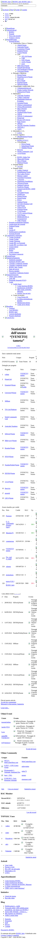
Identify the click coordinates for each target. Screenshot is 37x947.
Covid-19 (12, 230)
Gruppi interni (13, 247)
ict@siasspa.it (5, 743)
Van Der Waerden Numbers (26, 125)
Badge (11, 250)
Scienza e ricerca (14, 38)
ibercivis (7, 488)
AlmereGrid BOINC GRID (26, 189)
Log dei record (31, 812)
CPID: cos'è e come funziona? (15, 888)
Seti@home (21, 206)
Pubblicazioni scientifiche (17, 232)
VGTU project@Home (24, 213)
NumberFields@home (24, 112)
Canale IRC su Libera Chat (18, 245)
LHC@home (25, 60)
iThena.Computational (24, 105)
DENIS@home (10, 473)
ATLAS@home (26, 56)
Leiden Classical (22, 170)
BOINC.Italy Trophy (16, 267)
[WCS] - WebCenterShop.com (11, 761)
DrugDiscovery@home (24, 77)
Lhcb (23, 64)
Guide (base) (17, 284)
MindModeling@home (24, 136)
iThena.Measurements (24, 107)
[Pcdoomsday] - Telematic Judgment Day (12, 771)
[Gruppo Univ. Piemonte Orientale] (2, 779)
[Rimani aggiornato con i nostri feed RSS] (23, 10)
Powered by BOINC (7, 930)
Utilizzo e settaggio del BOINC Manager (18, 884)
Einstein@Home (10, 385)
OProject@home (22, 183)
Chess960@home (23, 192)
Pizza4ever (9, 838)
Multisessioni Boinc (23, 303)
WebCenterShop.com (29, 761)
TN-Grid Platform (11, 409)
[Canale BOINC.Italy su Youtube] (11, 10)
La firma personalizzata (12, 886)
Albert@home (22, 45)
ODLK (19, 114)
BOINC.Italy (13, 312)
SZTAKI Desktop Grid (24, 204)
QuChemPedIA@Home (25, 69)
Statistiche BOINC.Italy (17, 262)
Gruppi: (7, 15)
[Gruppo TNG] (2, 775)
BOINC (11, 32)
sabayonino (25, 766)
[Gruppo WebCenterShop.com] (2, 762)
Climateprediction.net (24, 88)
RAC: (6, 19)
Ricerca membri (14, 271)
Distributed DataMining (25, 181)
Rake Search (21, 122)
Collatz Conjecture (23, 97)
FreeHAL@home (23, 187)
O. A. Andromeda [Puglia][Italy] (10, 524)
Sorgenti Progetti (14, 234)
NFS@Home (9, 456)
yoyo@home (21, 153)
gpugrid (7, 493)
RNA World (21, 81)
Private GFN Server (23, 120)
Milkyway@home (11, 441)
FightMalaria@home (24, 172)
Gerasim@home (22, 103)
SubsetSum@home (27, 146)
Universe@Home (23, 71)
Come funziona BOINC (25, 286)
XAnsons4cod (22, 219)
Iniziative (12, 248)
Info (2, 789)
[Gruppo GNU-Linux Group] (2, 766)
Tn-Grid (20, 166)
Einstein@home (22, 51)
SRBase (20, 123)
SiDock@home (10, 434)
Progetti (11, 34)
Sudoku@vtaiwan (23, 185)
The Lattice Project (23, 174)
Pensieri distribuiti (15, 316)
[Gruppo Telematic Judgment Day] (2, 771)
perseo (24, 775)
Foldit (11, 228)
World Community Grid (25, 151)
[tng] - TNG (8, 775)
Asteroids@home (23, 47)
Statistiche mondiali (15, 260)
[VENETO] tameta (24, 374)
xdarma (8, 566)
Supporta (8, 919)
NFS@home (21, 110)
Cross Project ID (22, 297)
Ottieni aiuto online (15, 276)
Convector (20, 179)
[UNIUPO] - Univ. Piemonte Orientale (10, 779)
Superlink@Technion (24, 178)
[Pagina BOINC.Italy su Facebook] (5, 10)
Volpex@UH (21, 207)
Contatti (7, 926)
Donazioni (8, 921)
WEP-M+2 (20, 127)
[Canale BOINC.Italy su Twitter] (17, 10)
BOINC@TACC (22, 140)
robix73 (24, 771)
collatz (7, 374)
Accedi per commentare (8, 702)
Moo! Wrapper (22, 108)
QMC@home (21, 220)
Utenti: (7, 14)
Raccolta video (10, 898)
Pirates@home (22, 196)
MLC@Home (21, 161)
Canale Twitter (14, 239)
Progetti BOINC (14, 41)
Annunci (12, 308)
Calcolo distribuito (15, 314)
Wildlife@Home (26, 148)
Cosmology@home (23, 49)
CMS (23, 58)
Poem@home (21, 198)
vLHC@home (26, 62)
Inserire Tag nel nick (24, 293)
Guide (11, 282)
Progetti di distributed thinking (19, 222)
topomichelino (6, 722)
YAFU (19, 129)
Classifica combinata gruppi (18, 265)
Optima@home (22, 202)
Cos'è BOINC (13, 310)
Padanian (8, 851)
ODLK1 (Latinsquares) (24, 116)
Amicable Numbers (23, 95)
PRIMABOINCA (23, 217)
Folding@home (14, 226)
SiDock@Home (22, 84)
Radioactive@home (23, 92)
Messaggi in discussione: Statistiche (12, 704)
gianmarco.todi (26, 779)
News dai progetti (15, 36)
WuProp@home (22, 163)
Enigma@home (22, 209)
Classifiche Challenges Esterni (19, 273)
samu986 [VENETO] (5, 737)
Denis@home (21, 75)
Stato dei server (14, 269)
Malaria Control (22, 176)
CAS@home (21, 211)
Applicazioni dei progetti (17, 224)
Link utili (12, 278)
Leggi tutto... (5, 708)
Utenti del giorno (10, 896)
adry (6, 844)
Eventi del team (31, 749)
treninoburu (9, 575)
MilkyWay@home (23, 66)
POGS (19, 200)
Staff (6, 923)
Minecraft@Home (23, 159)
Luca (3, 732)
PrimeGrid (20, 118)
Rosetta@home (22, 82)
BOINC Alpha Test (23, 157)
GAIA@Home (22, 53)
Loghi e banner (14, 252)
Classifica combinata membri (18, 263)
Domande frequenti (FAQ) (17, 280)
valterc (7, 826)
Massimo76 (9, 533)
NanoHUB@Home (23, 67)
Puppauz (9, 516)
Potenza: (7, 17)
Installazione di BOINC (25, 288)
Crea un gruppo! (13, 789)
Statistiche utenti (31, 857)
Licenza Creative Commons (10, 935)
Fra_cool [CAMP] (9, 558)
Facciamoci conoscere (16, 254)
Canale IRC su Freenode (17, 243)
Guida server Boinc (23, 304)
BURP (19, 191)
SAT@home (21, 215)
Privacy (7, 924)
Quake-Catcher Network (25, 90)
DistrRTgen (21, 194)
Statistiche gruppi (30, 789)
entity (7, 833)
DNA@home (25, 144)
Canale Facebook (14, 237)
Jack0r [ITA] (5, 727)
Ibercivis (20, 150)
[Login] (1, 8)
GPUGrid (20, 79)
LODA (19, 133)
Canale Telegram (14, 241)
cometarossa (10, 541)
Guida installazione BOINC (14, 883)
